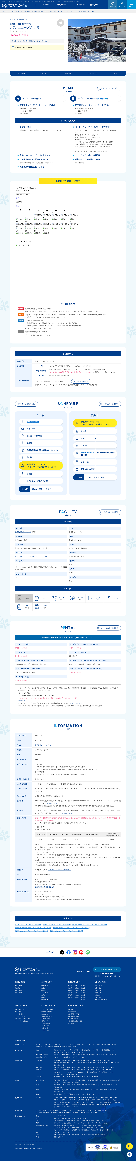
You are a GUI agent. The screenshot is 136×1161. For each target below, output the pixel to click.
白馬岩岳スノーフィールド (85, 1110)
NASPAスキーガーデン (113, 1063)
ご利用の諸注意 (45, 1023)
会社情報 (70, 1009)
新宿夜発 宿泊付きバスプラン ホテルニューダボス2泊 (33, 928)
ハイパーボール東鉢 (96, 1123)
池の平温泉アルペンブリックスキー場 (77, 1094)
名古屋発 (17, 988)
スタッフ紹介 (72, 1023)
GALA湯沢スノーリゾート (97, 1063)
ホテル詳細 (18, 1011)
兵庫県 (83, 992)
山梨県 (77, 988)
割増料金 (101, 98)
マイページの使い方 (47, 1009)
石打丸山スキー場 (59, 1067)
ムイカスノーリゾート (82, 1067)
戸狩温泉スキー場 (70, 1085)
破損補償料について (24, 700)
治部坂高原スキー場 (93, 1104)
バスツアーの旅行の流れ (26, 404)
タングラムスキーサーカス (95, 1085)
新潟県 (77, 995)
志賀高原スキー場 (59, 1080)
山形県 (70, 992)
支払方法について (66, 813)
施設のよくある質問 (111, 512)
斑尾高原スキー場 (81, 1085)
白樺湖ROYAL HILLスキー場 (95, 1097)
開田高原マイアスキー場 (61, 1104)
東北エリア (44, 988)
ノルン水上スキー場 (82, 1072)
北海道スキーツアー (100, 995)
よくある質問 (45, 1025)
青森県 (70, 988)
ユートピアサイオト (68, 1134)
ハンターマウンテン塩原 (61, 1057)
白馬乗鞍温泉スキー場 (42, 1112)
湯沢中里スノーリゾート (70, 1063)
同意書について (52, 803)
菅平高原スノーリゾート (23, 532)
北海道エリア (45, 986)
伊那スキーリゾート (106, 1104)
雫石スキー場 (99, 1050)
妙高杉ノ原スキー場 (59, 1094)
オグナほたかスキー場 (104, 1070)
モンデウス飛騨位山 (83, 1130)
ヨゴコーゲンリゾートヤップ (72, 1120)
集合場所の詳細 (33, 422)
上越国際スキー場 (70, 1067)
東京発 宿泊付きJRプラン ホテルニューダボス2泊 (66, 931)
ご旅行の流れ (45, 1028)
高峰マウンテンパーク (110, 1089)
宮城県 (70, 995)
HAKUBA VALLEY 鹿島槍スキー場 (73, 1112)
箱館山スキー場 (58, 1120)
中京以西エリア (45, 999)
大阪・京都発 (19, 990)
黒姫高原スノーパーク (110, 1085)
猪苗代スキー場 (93, 1054)
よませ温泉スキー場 (114, 1080)
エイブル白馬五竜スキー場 (43, 1110)
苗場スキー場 (85, 1060)
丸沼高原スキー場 (74, 1074)
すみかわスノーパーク (76, 1052)
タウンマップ (45, 1030)
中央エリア (44, 997)
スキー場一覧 (19, 1014)
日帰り (95, 5)
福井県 (83, 986)
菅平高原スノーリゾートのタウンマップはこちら (31, 556)
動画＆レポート (19, 1009)
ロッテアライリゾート (95, 1094)
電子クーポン (45, 1021)
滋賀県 (83, 988)
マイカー (79, 5)
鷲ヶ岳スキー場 (58, 1125)
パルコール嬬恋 (93, 1077)
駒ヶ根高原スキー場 (59, 1107)
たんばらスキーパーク (60, 1072)
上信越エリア (45, 992)
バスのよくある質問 (111, 404)
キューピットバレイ (108, 1067)
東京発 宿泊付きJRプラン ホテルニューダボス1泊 (31, 931)
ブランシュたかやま (72, 1107)
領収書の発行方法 (46, 1016)
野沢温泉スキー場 (59, 1085)
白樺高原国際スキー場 (111, 1097)
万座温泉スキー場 (70, 1077)
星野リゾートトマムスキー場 (44, 1046)
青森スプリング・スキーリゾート (63, 1050)
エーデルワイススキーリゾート (78, 1057)
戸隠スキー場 (58, 1087)
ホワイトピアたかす (101, 1125)
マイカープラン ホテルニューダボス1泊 (28, 925)
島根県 (83, 997)
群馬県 (77, 990)
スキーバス (98, 997)
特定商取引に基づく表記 (75, 1021)
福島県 (70, 997)
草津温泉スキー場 (59, 1077)
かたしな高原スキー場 (90, 1070)
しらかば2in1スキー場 (80, 1100)
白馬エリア (44, 995)
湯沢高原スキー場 (59, 1065)
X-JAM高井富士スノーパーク (98, 1080)
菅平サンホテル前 (88, 452)
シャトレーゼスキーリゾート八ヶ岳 (93, 1102)
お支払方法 (44, 1014)
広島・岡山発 (19, 992)
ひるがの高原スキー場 (78, 1127)
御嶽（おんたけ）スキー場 (112, 1102)
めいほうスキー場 (89, 1125)
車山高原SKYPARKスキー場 (96, 1100)
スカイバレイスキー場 (82, 1123)
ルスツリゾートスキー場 (43, 1044)
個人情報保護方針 (73, 1018)
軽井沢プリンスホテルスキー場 (94, 1089)
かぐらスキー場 (94, 1060)
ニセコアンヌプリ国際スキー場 (97, 1044)
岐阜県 (83, 990)
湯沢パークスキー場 (83, 1063)
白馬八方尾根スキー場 (100, 1110)
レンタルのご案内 (76, 703)
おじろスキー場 (58, 1123)
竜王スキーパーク (70, 1080)
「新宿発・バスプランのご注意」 (59, 870)
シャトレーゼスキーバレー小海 (77, 1097)
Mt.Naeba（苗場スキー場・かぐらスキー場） (67, 1060)
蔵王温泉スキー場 (109, 1050)
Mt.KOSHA (57, 1082)
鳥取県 (83, 999)
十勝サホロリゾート (59, 1046)
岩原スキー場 (58, 1063)
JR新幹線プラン (99, 988)
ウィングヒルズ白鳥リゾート (62, 1127)
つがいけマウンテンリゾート (68, 1110)
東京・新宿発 (19, 986)
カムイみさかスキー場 (60, 1102)
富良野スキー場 (111, 1044)
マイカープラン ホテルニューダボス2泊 (56, 925)
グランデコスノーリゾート (80, 1054)
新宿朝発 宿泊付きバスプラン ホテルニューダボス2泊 (71, 928)
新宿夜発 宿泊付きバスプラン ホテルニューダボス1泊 (89, 925)
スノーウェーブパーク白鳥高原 (95, 1127)
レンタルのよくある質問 (109, 628)
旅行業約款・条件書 (73, 1014)
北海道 (70, 986)
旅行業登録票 (72, 1011)
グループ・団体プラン (101, 999)
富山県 (77, 997)
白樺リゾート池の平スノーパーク (63, 1100)
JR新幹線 (62, 5)
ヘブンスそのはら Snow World (78, 1104)
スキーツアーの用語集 (21, 1021)
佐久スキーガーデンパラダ (76, 1089)
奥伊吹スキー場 (100, 1120)
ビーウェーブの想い (20, 1016)
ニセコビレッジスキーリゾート (78, 1044)
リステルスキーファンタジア (107, 1054)
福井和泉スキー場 (70, 1118)
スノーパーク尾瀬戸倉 (76, 1070)
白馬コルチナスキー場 (56, 1112)
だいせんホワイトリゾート (61, 1132)
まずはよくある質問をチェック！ (107, 969)
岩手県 (70, 990)
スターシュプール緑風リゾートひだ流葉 (65, 1130)
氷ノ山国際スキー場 (69, 1123)
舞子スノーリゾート (96, 1067)
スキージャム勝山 (59, 1118)
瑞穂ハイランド (58, 1137)
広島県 (83, 995)
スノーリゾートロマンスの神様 (70, 1082)
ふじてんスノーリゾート (75, 1102)
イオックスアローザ (59, 1116)
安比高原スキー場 (89, 1050)
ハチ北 (105, 1123)
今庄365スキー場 (81, 1118)
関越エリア (44, 990)
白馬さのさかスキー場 (90, 1112)
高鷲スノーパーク (69, 1125)
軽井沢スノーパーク (82, 1077)
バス (47, 5)
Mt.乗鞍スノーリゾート (60, 1097)
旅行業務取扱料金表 (73, 1016)
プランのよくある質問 (110, 88)
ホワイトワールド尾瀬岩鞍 (61, 1070)
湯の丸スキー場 (58, 1092)
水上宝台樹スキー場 (95, 1072)
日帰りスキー (98, 992)
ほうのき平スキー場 (107, 1130)
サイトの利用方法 (46, 1011)
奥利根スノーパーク (107, 1072)
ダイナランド (79, 1125)
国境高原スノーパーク (88, 1120)
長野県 (77, 992)
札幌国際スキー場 (71, 1046)
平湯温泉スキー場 (96, 1130)
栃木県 (77, 986)
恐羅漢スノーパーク (81, 1134)
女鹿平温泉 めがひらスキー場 (96, 1134)
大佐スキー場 (58, 1134)
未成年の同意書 (45, 1018)
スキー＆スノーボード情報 (22, 1018)
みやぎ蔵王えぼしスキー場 (61, 1052)
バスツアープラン (100, 986)
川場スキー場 (71, 1072)
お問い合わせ (30, 1144)
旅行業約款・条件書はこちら (44, 887)
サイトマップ (19, 1144)
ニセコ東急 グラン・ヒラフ (59, 1044)
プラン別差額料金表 (80, 381)
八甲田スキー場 (78, 1050)
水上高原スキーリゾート (61, 1074)
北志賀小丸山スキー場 (82, 1080)
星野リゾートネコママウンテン (63, 1054)
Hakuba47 (55, 1110)
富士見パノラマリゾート (112, 1100)
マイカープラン (99, 990)
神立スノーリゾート (105, 1060)
